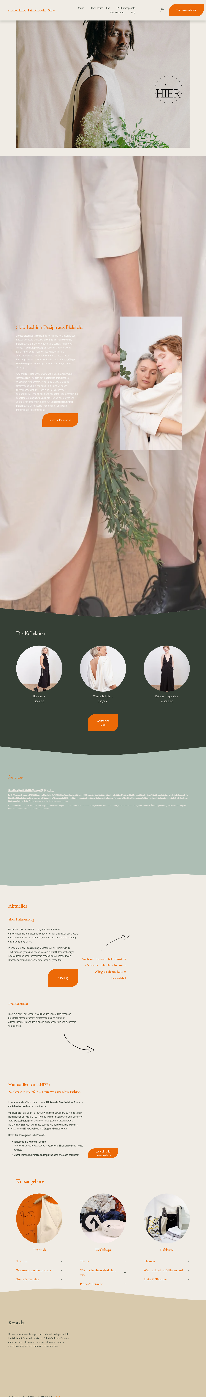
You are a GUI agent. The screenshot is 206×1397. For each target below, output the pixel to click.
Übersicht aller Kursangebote (103, 1153)
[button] (143, 907)
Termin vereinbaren (186, 10)
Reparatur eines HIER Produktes (26, 790)
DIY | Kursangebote (125, 8)
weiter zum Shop (103, 723)
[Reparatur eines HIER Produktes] (99, 785)
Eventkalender (117, 12)
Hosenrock (39, 696)
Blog (133, 12)
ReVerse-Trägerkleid (167, 696)
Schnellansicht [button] (39, 686)
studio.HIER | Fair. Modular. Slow (31, 10)
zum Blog (63, 978)
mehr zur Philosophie (60, 420)
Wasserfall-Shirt (103, 696)
